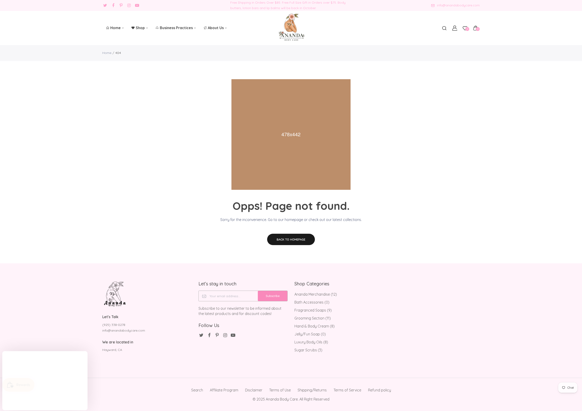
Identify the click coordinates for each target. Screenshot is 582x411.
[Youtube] (137, 5)
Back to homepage (291, 239)
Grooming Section (312, 318)
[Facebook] (113, 5)
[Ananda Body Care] (291, 28)
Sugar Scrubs (308, 350)
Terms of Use (280, 390)
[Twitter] (105, 5)
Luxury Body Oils (311, 342)
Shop (141, 27)
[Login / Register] (455, 28)
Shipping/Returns (312, 390)
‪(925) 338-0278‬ (113, 325)
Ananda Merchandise (315, 294)
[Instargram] (129, 5)
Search (197, 390)
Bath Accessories (311, 302)
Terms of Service (347, 390)
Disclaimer (253, 390)
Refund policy (379, 390)
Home (116, 27)
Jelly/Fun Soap (310, 334)
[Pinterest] (121, 5)
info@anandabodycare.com (458, 5)
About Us (216, 27)
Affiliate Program (224, 390)
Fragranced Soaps (313, 310)
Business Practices (177, 27)
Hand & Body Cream (314, 326)
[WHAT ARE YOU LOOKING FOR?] (444, 28)
